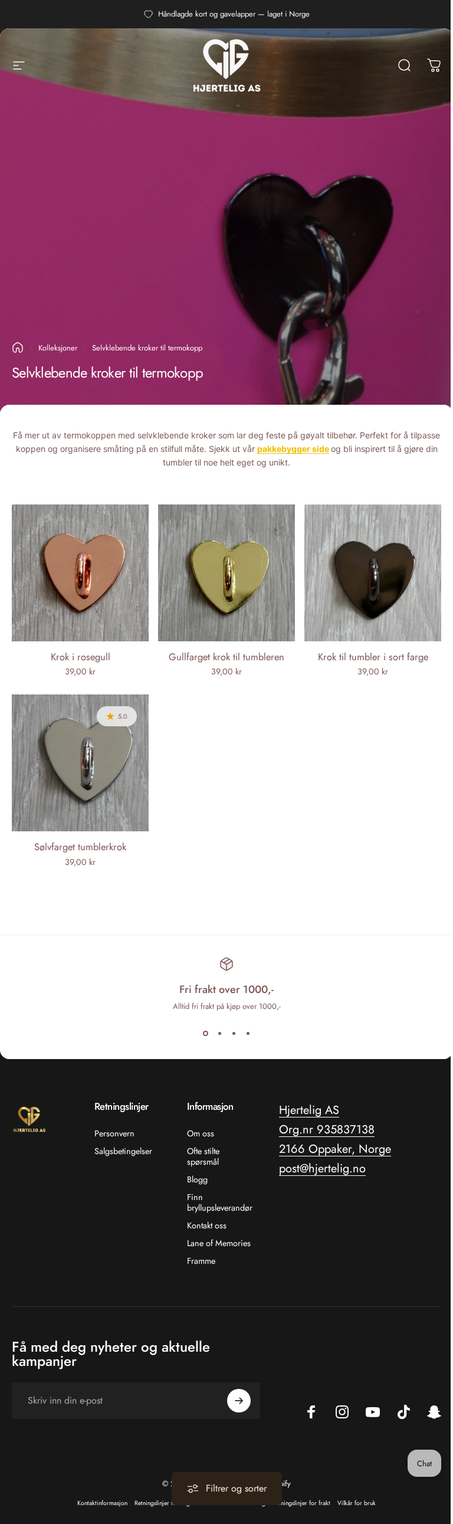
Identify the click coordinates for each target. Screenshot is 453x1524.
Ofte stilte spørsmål (203, 1156)
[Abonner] (239, 1400)
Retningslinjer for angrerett (169, 1503)
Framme (201, 1261)
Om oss (200, 1133)
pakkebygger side (293, 449)
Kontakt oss (206, 1225)
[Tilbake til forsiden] (18, 347)
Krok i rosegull (80, 657)
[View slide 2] (219, 1033)
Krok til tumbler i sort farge (373, 657)
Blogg (197, 1179)
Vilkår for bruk (356, 1503)
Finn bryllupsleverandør (219, 1202)
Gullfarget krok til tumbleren (226, 657)
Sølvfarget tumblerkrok (80, 847)
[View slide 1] (205, 1033)
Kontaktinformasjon (102, 1503)
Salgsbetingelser (123, 1151)
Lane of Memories (219, 1243)
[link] (327, 1129)
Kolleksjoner (57, 347)
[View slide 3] (233, 1033)
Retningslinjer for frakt (301, 1503)
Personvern (114, 1133)
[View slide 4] (248, 1033)
